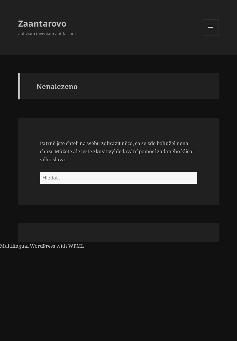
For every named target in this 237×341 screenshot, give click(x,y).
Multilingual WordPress (27, 245)
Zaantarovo (42, 23)
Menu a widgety (211, 35)
